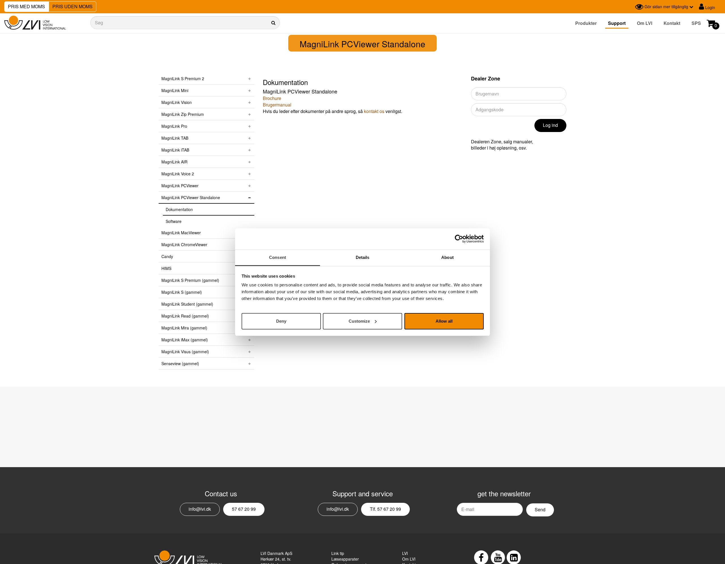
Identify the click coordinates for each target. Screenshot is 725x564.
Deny (281, 320)
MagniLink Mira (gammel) (184, 328)
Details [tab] (363, 257)
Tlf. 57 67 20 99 (385, 509)
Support (617, 23)
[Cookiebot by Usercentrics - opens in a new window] (459, 239)
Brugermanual (277, 104)
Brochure (272, 98)
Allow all (444, 320)
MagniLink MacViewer (181, 232)
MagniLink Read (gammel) (185, 316)
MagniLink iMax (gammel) (184, 339)
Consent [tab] (277, 257)
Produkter (586, 23)
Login (709, 7)
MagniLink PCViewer (180, 185)
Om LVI (644, 23)
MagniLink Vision (176, 102)
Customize (359, 320)
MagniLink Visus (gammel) (185, 351)
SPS (696, 23)
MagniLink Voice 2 (177, 173)
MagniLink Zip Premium (182, 114)
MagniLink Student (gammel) (187, 304)
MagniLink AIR (174, 162)
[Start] (35, 23)
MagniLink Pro (174, 126)
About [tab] (447, 257)
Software (174, 221)
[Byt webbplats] (629, 6)
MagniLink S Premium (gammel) (190, 280)
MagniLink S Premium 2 (182, 78)
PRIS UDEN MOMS (72, 6)
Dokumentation (179, 209)
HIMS (166, 268)
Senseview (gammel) (180, 363)
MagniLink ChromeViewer (184, 244)
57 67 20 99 (244, 509)
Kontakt (672, 23)
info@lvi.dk (200, 509)
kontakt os (374, 111)
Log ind (550, 125)
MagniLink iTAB (175, 150)
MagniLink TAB (174, 138)
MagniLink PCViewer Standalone (190, 197)
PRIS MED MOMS (26, 6)
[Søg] (185, 22)
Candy (167, 256)
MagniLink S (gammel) (181, 292)
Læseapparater (345, 559)
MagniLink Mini (174, 90)
